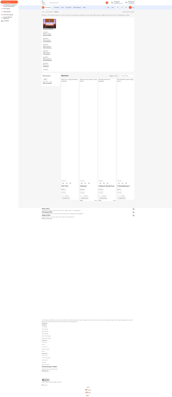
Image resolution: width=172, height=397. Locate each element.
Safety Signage (45, 333)
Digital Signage (49, 11)
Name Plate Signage (46, 336)
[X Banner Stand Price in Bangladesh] (107, 129)
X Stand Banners (123, 186)
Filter (45, 79)
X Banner (83, 186)
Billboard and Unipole (46, 338)
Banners (63, 189)
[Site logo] (44, 2)
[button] (65, 198)
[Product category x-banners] (88, 44)
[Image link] (88, 268)
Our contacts (44, 346)
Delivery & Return (45, 349)
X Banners (82, 189)
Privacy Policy (45, 360)
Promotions (44, 342)
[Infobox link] (88, 209)
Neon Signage (45, 329)
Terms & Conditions (46, 357)
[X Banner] (88, 129)
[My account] (118, 7)
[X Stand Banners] (125, 129)
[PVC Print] (70, 129)
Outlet (43, 351)
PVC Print (64, 186)
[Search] (107, 2)
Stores (43, 344)
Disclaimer (44, 362)
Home (43, 11)
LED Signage (44, 326)
